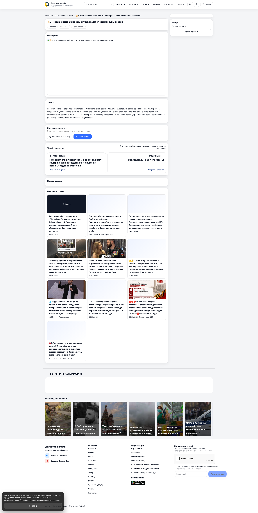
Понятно (33, 506)
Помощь (92, 477)
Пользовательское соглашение (145, 465)
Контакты (168, 4)
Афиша (132, 4)
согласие (198, 469)
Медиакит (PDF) (138, 460)
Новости (121, 4)
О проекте (135, 452)
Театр (90, 473)
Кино (90, 456)
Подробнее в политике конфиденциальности (39, 500)
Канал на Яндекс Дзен (58, 461)
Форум (156, 4)
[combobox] (98, 4)
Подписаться (217, 474)
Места (91, 465)
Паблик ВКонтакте (56, 455)
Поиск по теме (191, 32)
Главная (49, 15)
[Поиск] (190, 4)
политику (189, 469)
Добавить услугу (95, 485)
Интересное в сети (64, 15)
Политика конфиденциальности (145, 469)
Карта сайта (136, 448)
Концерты (92, 469)
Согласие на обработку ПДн (143, 473)
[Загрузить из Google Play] (138, 482)
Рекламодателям (138, 456)
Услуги (145, 4)
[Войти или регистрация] (196, 4)
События (92, 460)
